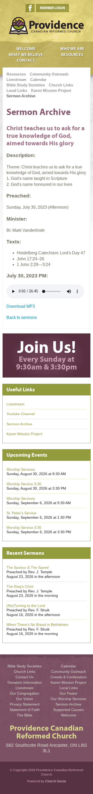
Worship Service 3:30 (23, 484)
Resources (72, 54)
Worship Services (20, 469)
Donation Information (24, 682)
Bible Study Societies (25, 85)
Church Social (55, 781)
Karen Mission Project (51, 90)
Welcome (26, 48)
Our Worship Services (68, 699)
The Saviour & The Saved (27, 567)
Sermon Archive (20, 96)
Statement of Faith (25, 710)
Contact (26, 60)
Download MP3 (20, 306)
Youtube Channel (20, 414)
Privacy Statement (25, 704)
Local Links (16, 90)
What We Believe (26, 54)
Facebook (30, 8)
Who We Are (72, 48)
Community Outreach (49, 74)
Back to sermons (21, 317)
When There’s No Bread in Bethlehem (37, 624)
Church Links (61, 85)
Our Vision (24, 699)
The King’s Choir (20, 586)
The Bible (24, 715)
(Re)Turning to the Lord (25, 606)
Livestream (16, 79)
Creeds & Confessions (68, 677)
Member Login (52, 8)
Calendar (38, 79)
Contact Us (25, 677)
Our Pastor (69, 693)
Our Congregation (24, 693)
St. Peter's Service (21, 513)
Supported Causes (68, 710)
